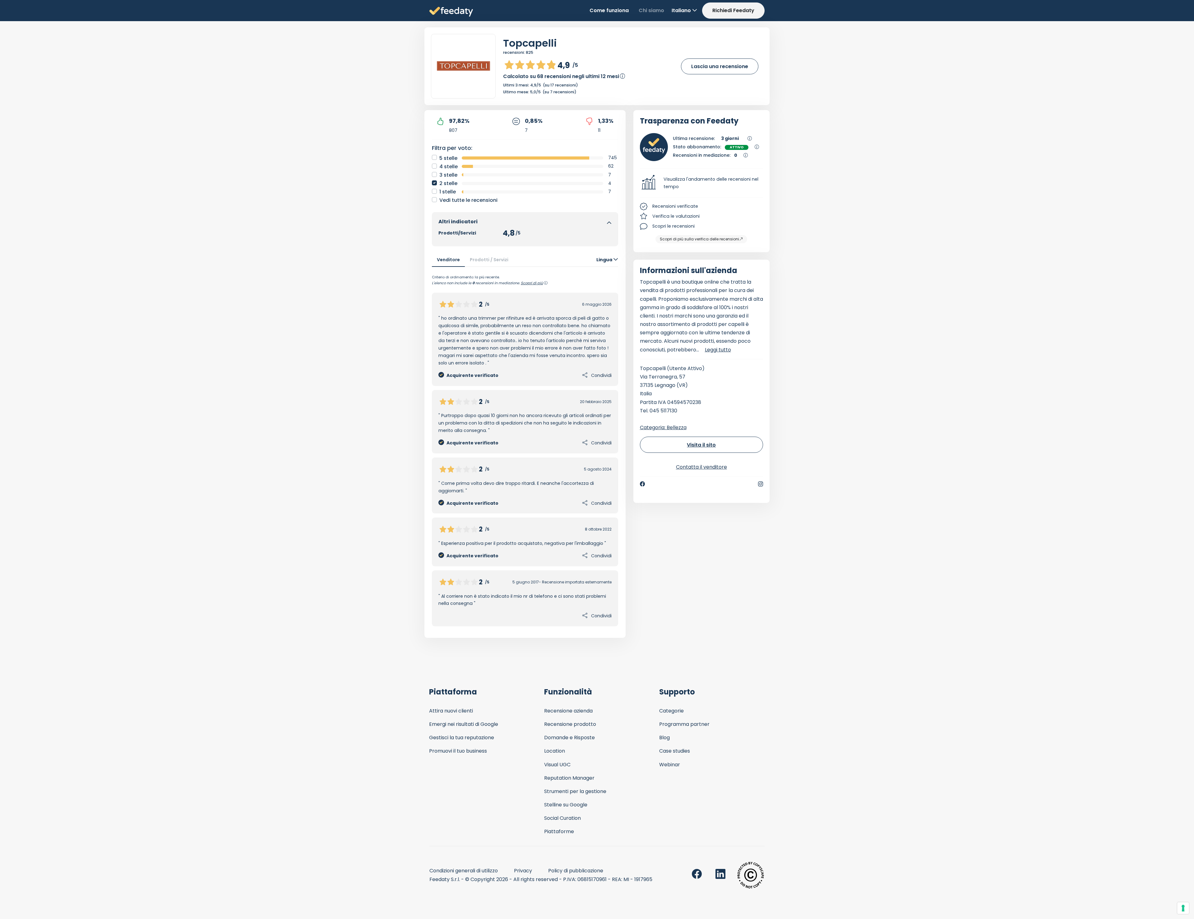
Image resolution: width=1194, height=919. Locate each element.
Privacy (523, 870)
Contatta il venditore (701, 467)
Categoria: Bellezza (663, 427)
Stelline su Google (565, 804)
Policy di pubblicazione (575, 870)
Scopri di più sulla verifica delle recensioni (699, 239)
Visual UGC (557, 764)
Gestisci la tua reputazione (461, 737)
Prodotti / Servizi (489, 260)
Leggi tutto (718, 349)
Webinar (669, 764)
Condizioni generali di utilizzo (463, 870)
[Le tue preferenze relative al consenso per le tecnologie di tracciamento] (1183, 908)
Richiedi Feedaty (733, 10)
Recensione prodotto (570, 724)
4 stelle (448, 166)
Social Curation (562, 818)
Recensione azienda (568, 710)
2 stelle (448, 183)
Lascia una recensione (719, 66)
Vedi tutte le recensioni (468, 200)
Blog (664, 737)
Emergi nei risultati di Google (463, 724)
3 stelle (448, 175)
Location (554, 750)
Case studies (674, 750)
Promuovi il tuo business (458, 750)
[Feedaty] (451, 12)
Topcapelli (530, 43)
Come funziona (609, 10)
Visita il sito (701, 444)
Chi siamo (651, 10)
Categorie (671, 710)
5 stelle (448, 158)
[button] (701, 183)
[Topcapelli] (463, 66)
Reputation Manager (569, 778)
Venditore (448, 260)
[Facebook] (642, 483)
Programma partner (684, 724)
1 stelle (447, 191)
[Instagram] (760, 483)
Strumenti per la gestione (575, 791)
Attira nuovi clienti (451, 710)
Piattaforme (559, 831)
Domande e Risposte (569, 737)
